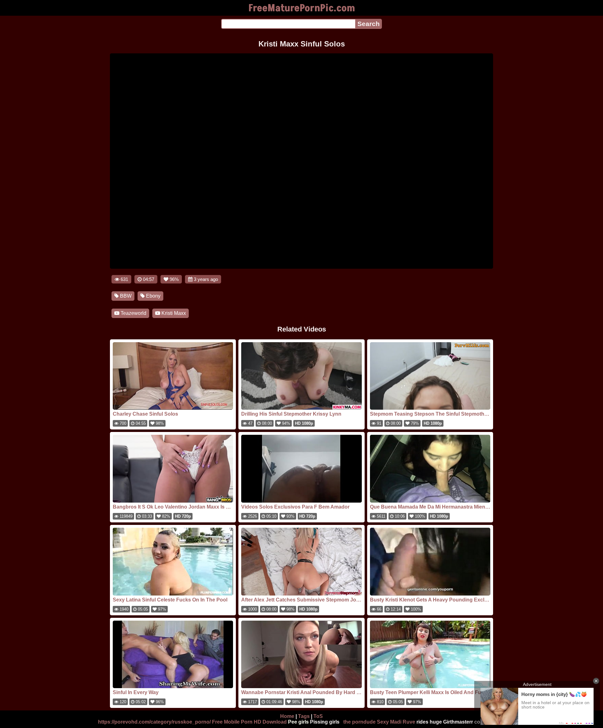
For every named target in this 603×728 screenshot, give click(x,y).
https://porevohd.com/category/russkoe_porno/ (154, 722)
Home (287, 716)
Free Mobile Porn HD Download (249, 722)
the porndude (359, 722)
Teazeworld (132, 313)
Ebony (152, 296)
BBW (125, 296)
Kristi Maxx (173, 313)
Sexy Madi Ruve (396, 722)
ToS (318, 716)
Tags (304, 716)
